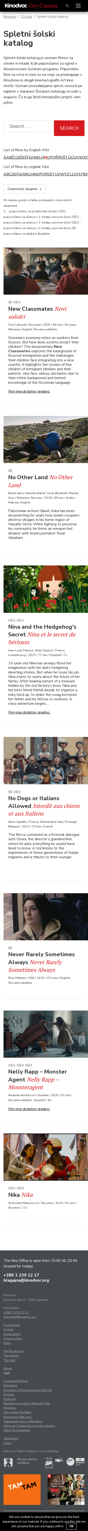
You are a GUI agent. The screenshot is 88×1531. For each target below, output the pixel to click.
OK (71, 1526)
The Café (9, 1360)
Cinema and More (16, 1381)
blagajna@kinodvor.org (26, 1280)
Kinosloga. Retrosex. (18, 1417)
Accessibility (12, 1334)
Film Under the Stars (17, 1412)
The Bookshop (13, 1351)
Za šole (26, 16)
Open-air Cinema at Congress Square (29, 1426)
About (8, 1368)
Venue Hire (11, 1438)
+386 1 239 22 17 (21, 1275)
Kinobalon (11, 1385)
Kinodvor (10, 16)
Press (7, 1443)
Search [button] (69, 128)
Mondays (10, 1408)
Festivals (10, 1399)
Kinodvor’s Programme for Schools (28, 1390)
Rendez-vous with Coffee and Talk (27, 1403)
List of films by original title (26, 166)
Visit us (9, 1329)
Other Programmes (17, 1430)
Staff (7, 1373)
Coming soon (13, 1338)
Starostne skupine (23, 189)
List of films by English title (26, 150)
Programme (12, 1325)
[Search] (67, 6)
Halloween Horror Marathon (23, 1421)
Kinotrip (9, 1394)
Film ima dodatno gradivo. (29, 391)
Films (7, 1343)
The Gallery (11, 1355)
